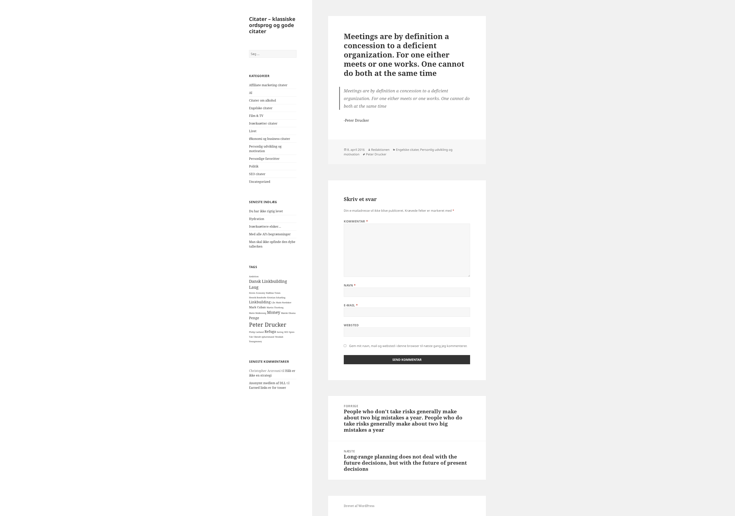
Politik (253, 166)
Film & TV (256, 116)
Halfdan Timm (273, 293)
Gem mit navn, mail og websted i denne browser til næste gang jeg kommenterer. (408, 346)
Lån (273, 302)
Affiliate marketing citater (268, 85)
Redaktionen (380, 150)
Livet (252, 131)
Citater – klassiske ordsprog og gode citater (272, 25)
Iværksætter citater (263, 123)
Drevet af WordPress (359, 506)
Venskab (279, 337)
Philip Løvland (256, 332)
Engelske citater (261, 108)
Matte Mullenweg (257, 313)
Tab (251, 337)
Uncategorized (259, 182)
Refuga (270, 331)
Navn (350, 285)
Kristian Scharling (276, 297)
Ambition (254, 276)
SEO (286, 332)
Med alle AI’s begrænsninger (270, 234)
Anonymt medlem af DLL (267, 383)
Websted (351, 325)
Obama (292, 313)
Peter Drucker (267, 324)
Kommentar (356, 221)
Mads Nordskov (283, 302)
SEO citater (257, 174)
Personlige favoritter (264, 159)
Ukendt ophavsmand (264, 337)
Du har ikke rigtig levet (266, 211)
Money (273, 312)
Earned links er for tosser (267, 388)
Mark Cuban (257, 307)
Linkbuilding (260, 302)
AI (250, 93)
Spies (291, 332)
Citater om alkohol (262, 100)
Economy (260, 293)
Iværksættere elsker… (265, 226)
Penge (254, 318)
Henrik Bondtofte (257, 297)
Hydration (256, 219)
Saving (280, 332)
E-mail (351, 305)
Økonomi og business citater (269, 139)
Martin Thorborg (275, 307)
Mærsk (284, 313)
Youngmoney (255, 341)
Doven (252, 293)
